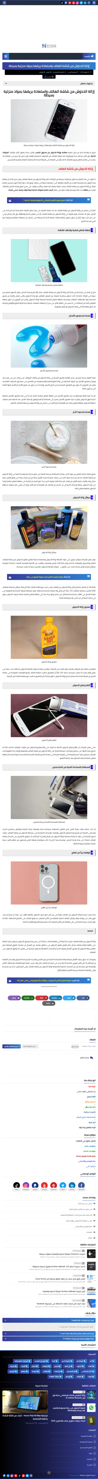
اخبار (53, 1361)
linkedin (89, 1232)
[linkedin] (85, 2)
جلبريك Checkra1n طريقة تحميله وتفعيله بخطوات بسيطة (62, 1254)
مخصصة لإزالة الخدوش (37, 299)
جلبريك (12, 1366)
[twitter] (81, 2)
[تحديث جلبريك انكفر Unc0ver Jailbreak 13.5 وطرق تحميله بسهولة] (91, 1266)
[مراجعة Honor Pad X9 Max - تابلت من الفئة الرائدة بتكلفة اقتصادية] (25, 1402)
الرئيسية (87, 56)
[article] (27, 1017)
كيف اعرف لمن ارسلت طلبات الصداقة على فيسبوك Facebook (61, 1303)
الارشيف (89, 1459)
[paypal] (66, 2)
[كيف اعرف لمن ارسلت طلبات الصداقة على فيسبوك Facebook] (91, 1303)
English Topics (54, 1376)
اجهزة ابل (79, 1361)
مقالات (85, 190)
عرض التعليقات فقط (29, 1046)
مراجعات (57, 1371)
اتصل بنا (89, 1464)
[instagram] (77, 2)
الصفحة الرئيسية (59, 72)
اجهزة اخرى (66, 1361)
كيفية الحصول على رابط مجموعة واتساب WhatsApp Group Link (69, 1409)
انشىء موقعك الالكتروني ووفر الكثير (79, 1220)
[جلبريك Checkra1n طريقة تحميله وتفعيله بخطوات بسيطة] (91, 1253)
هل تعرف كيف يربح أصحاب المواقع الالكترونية (76, 1215)
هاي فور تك (73, 1475)
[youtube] (73, 2)
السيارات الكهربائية (21, 1361)
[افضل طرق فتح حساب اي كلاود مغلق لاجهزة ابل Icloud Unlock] (91, 1278)
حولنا (90, 1453)
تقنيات (23, 1366)
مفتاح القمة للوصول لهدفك (86, 1156)
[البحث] (4, 3)
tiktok (90, 1238)
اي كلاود (67, 1366)
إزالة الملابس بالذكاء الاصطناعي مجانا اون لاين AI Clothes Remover (68, 1396)
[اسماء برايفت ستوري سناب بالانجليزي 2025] (91, 1420)
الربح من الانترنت (40, 1361)
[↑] (49, 1472)
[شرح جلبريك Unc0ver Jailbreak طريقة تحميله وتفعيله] (91, 1291)
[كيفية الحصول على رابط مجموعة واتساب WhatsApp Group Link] (91, 1407)
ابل (91, 1361)
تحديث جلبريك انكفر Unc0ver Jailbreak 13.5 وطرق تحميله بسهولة (59, 1266)
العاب (90, 1366)
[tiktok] (62, 2)
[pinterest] (69, 2)
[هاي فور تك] (49, 46)
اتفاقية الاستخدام (86, 1447)
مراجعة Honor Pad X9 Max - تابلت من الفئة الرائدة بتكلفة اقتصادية (25, 1417)
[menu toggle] (94, 3)
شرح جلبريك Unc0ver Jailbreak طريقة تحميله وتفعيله (64, 1291)
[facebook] (89, 2)
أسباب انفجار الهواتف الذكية (42, 190)
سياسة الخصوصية (86, 1441)
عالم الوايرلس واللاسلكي (83, 1226)
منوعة (34, 1371)
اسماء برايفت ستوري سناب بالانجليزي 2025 (68, 1421)
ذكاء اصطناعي (87, 1371)
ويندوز (68, 1376)
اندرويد (79, 1366)
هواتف (41, 72)
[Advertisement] (49, 25)
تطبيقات (45, 1366)
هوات (90, 1376)
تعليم (48, 72)
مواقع (23, 1371)
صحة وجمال (71, 1371)
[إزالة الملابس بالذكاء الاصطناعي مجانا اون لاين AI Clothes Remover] (91, 1395)
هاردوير (12, 1371)
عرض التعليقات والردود (11, 1046)
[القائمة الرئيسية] (5, 56)
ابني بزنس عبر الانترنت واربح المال (80, 1209)
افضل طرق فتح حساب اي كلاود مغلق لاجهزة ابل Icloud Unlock (60, 1279)
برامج (56, 1366)
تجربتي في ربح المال (85, 1203)
